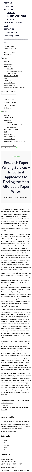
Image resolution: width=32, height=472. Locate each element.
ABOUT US (8, 3)
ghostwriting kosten (11, 36)
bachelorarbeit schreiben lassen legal (14, 87)
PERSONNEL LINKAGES (13, 23)
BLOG (6, 26)
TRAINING (11, 13)
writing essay (4, 385)
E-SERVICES (8, 9)
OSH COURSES (12, 19)
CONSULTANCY (9, 6)
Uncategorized (16, 156)
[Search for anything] (16, 147)
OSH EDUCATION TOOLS (16, 16)
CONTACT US (9, 29)
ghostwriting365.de (11, 32)
